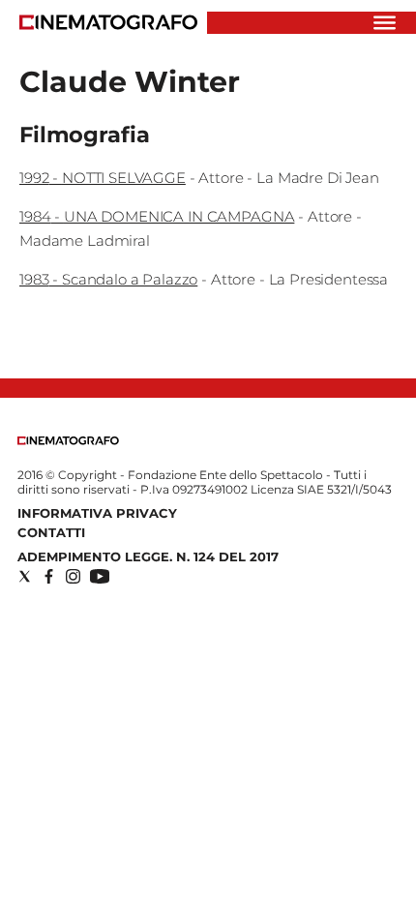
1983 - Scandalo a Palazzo (108, 279)
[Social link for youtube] (99, 576)
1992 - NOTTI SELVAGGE (102, 177)
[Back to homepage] (68, 441)
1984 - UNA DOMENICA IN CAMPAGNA (156, 216)
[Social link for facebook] (49, 576)
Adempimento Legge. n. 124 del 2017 (148, 556)
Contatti (51, 532)
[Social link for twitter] (24, 576)
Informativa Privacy (97, 513)
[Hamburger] (384, 23)
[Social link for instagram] (73, 576)
